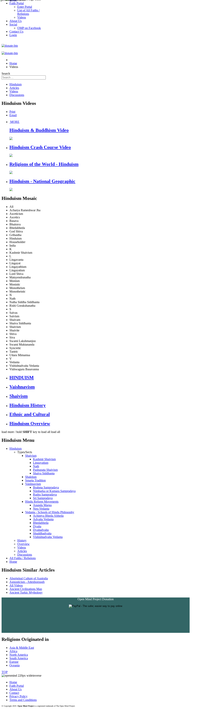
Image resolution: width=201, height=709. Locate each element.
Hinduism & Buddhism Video (39, 130)
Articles (14, 88)
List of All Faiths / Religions (28, 12)
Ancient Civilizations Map (25, 589)
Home (13, 561)
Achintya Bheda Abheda (48, 515)
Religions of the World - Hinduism (44, 164)
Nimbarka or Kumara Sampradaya (54, 491)
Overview (23, 544)
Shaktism (31, 476)
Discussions (16, 95)
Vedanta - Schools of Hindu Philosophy (49, 512)
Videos (13, 91)
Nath (36, 466)
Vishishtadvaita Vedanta (48, 537)
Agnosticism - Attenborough (27, 582)
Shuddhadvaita (42, 533)
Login (13, 35)
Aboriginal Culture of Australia (28, 578)
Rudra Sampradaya (45, 494)
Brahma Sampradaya (46, 487)
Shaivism (18, 396)
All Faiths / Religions (22, 558)
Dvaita (37, 526)
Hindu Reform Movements (41, 501)
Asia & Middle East (21, 647)
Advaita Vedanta (43, 519)
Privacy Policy (18, 696)
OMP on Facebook (29, 28)
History (21, 540)
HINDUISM (21, 377)
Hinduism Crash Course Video (40, 147)
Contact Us (16, 31)
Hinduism (15, 84)
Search (6, 73)
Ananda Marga (42, 505)
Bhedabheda (40, 522)
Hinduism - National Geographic (42, 181)
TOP (5, 672)
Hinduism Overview (29, 423)
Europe (13, 661)
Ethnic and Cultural (29, 414)
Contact (14, 692)
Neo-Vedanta (41, 508)
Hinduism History (27, 405)
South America (18, 658)
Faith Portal (16, 685)
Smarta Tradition (35, 480)
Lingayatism (40, 462)
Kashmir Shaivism (44, 459)
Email (13, 115)
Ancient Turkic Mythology (26, 592)
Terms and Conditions (23, 700)
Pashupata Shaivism (45, 469)
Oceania (14, 665)
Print (12, 111)
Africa (13, 651)
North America (18, 654)
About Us (15, 689)
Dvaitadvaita (41, 530)
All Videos (16, 585)
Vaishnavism (22, 386)
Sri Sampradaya (43, 498)
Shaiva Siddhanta (44, 473)
